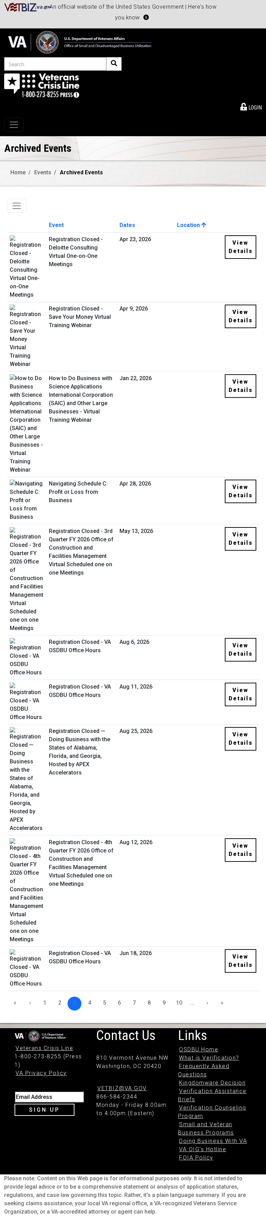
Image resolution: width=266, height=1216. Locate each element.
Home (18, 172)
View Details (240, 246)
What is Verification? (209, 1058)
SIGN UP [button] (44, 1109)
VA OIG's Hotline (202, 1149)
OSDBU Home (198, 1049)
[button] (146, 17)
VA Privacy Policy (41, 1073)
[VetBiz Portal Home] (28, 6)
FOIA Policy (196, 1157)
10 (179, 1002)
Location (189, 225)
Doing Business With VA (213, 1141)
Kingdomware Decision (212, 1082)
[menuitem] (251, 106)
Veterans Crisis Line (44, 1048)
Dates (127, 225)
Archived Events (81, 172)
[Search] (114, 64)
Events (42, 172)
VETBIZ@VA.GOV (122, 1088)
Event (56, 225)
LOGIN (254, 107)
